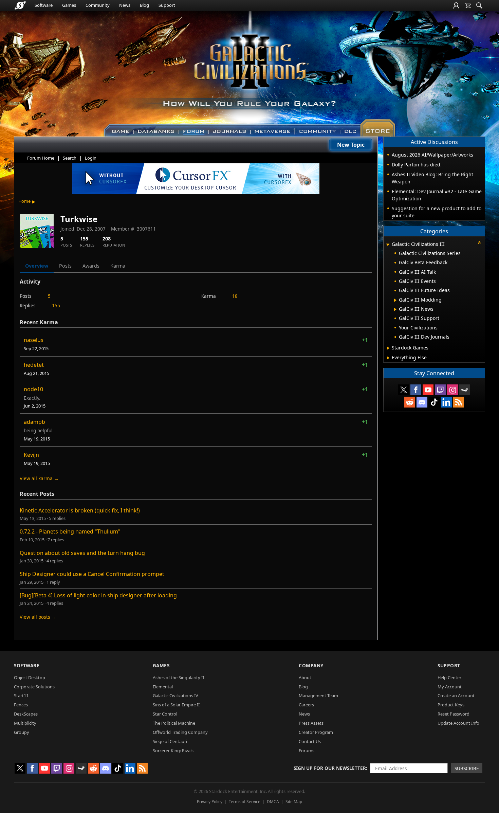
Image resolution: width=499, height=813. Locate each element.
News (124, 5)
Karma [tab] (117, 266)
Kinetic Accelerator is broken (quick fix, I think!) (80, 510)
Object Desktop (29, 677)
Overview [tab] (36, 266)
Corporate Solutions (34, 687)
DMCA (273, 802)
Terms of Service (244, 802)
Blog (144, 5)
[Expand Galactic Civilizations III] (387, 244)
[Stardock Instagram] (452, 390)
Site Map (293, 802)
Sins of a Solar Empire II (176, 705)
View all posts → (38, 617)
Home (24, 201)
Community (98, 5)
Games (69, 5)
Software (44, 5)
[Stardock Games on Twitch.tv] (440, 390)
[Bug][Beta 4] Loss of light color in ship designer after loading (98, 595)
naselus (33, 340)
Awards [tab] (90, 266)
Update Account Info (458, 723)
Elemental (163, 687)
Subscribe (467, 768)
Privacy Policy (209, 802)
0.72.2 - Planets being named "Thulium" (70, 531)
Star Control (165, 714)
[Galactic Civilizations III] (250, 70)
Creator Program (316, 732)
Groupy (21, 732)
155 (56, 305)
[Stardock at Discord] (422, 402)
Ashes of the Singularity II (178, 677)
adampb (34, 422)
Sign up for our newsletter (330, 768)
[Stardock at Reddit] (410, 402)
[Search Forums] (479, 5)
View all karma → (39, 478)
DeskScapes (26, 714)
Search (69, 158)
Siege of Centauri (170, 741)
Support (167, 5)
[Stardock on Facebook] (416, 390)
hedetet (34, 364)
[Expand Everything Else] (388, 358)
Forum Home (40, 158)
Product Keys (451, 705)
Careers (306, 705)
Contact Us (310, 741)
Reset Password (453, 714)
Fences (21, 705)
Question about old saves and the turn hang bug (82, 553)
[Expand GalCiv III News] (395, 309)
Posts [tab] (65, 266)
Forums (306, 750)
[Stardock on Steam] (465, 390)
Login (90, 158)
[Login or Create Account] (456, 5)
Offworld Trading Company (180, 732)
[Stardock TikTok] (434, 402)
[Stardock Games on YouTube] (428, 390)
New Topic (351, 144)
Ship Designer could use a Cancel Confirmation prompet (92, 574)
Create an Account (456, 695)
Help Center (449, 677)
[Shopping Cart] (468, 5)
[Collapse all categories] (479, 242)
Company (311, 665)
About (305, 677)
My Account (450, 687)
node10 (33, 389)
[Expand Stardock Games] (388, 348)
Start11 (21, 695)
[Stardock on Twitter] (404, 390)
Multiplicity (25, 723)
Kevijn (31, 454)
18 (235, 296)
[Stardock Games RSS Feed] (458, 402)
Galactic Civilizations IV (175, 695)
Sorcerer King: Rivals (173, 750)
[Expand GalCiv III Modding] (395, 300)
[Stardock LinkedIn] (446, 402)
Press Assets (311, 723)
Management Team (318, 695)
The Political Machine (174, 723)
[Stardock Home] (20, 5)
